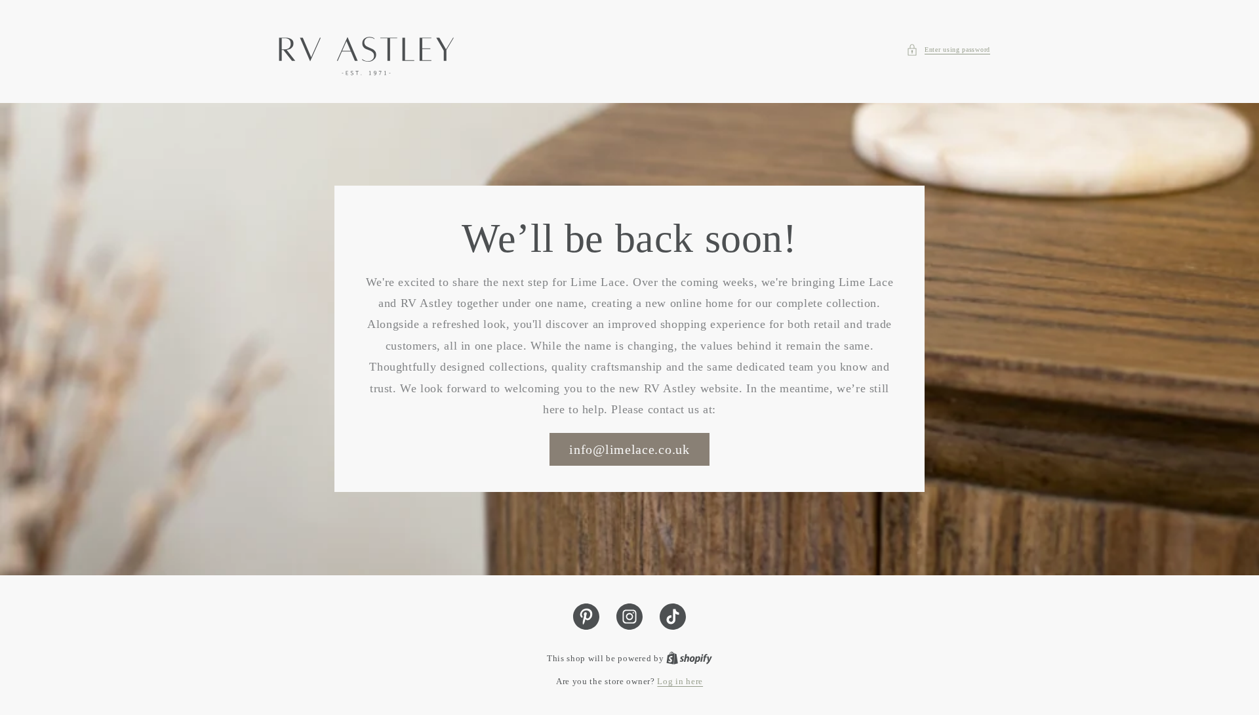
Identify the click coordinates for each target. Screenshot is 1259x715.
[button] (948, 50)
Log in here (680, 681)
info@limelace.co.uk (629, 450)
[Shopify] (689, 658)
